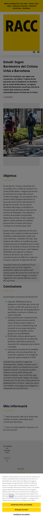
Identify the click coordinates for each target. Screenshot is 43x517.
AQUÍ (11, 496)
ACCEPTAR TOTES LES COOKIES (21, 505)
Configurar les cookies (21, 514)
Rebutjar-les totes (21, 510)
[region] (21, 495)
